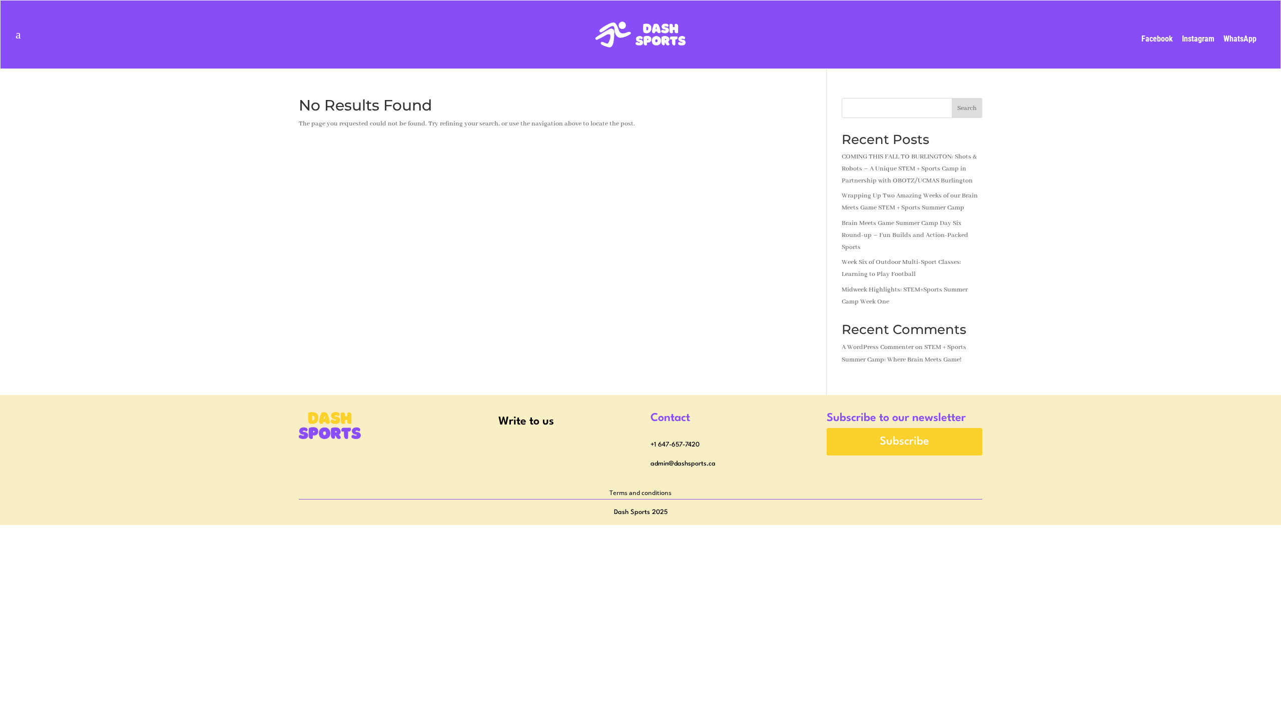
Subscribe (904, 441)
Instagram (1198, 39)
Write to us (526, 421)
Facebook (1157, 39)
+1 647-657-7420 (675, 445)
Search (967, 108)
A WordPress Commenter (878, 347)
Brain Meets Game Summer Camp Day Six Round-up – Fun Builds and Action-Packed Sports (905, 235)
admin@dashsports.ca (683, 463)
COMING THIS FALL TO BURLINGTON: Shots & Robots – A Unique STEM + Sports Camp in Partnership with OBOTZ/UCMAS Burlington (909, 168)
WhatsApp (1239, 39)
